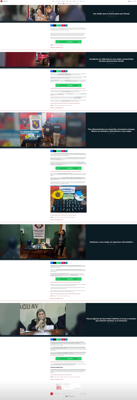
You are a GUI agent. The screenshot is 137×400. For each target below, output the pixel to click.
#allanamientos (73, 217)
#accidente (55, 105)
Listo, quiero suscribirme (77, 388)
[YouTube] (85, 394)
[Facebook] (80, 394)
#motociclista (64, 105)
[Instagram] (84, 394)
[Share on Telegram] (60, 25)
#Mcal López (59, 105)
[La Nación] (4, 1)
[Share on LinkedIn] (66, 25)
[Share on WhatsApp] (57, 25)
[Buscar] (135, 1)
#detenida (55, 217)
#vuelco (70, 105)
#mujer (67, 105)
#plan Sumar (68, 217)
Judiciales (111, 316)
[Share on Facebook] (51, 25)
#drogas (58, 217)
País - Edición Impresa (111, 11)
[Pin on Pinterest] (63, 25)
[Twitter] (82, 394)
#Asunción (61, 217)
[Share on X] (54, 25)
